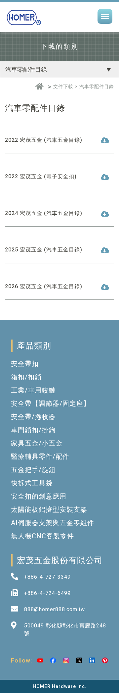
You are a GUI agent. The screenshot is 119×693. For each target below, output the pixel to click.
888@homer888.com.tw (54, 609)
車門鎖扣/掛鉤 (33, 430)
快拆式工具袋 (32, 483)
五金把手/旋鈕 (33, 470)
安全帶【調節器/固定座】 (50, 403)
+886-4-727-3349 (47, 577)
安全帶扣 (25, 364)
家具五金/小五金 (36, 443)
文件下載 (63, 86)
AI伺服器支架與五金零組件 (52, 523)
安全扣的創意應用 (38, 496)
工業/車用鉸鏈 (33, 390)
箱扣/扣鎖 (26, 377)
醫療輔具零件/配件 (40, 456)
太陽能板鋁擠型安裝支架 (49, 509)
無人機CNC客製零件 (42, 536)
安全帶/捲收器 (33, 417)
